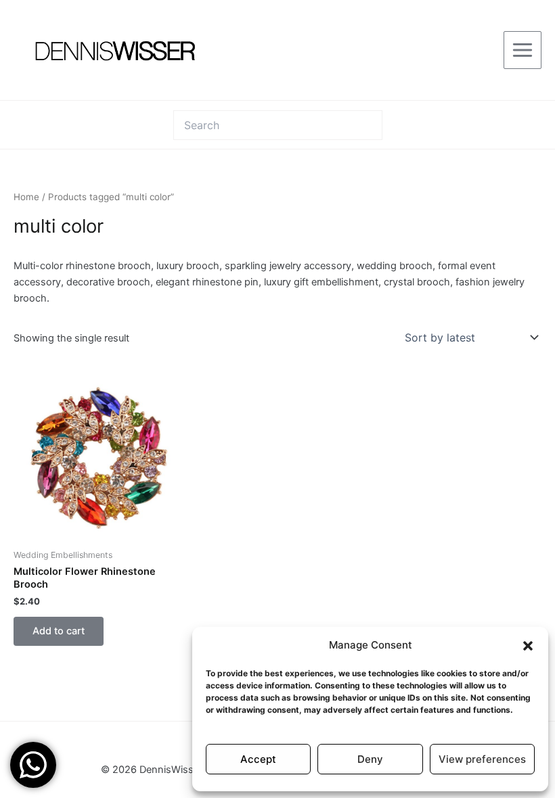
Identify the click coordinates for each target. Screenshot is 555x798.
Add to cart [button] (58, 631)
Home (26, 196)
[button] (528, 646)
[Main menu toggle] (522, 50)
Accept (258, 759)
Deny (370, 759)
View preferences (482, 759)
